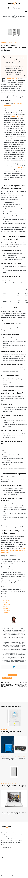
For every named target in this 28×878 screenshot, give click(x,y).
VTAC (17, 116)
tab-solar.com (6, 604)
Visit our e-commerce (7, 857)
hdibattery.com (6, 608)
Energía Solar (4, 42)
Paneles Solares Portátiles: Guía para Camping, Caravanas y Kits (20, 684)
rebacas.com (6, 606)
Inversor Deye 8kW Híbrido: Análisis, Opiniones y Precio (11, 732)
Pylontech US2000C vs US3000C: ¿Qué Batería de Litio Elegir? (7, 684)
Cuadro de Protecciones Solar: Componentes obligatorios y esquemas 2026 (13, 813)
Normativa (10, 810)
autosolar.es (6, 600)
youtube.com (6, 612)
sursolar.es (5, 602)
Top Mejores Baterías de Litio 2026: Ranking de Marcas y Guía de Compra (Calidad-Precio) (13, 786)
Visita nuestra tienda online (7, 873)
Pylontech (13, 116)
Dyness (21, 116)
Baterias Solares (5, 756)
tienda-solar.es (6, 610)
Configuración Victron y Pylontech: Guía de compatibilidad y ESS (13, 759)
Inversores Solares (13, 42)
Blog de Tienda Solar (14, 8)
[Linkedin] (14, 667)
